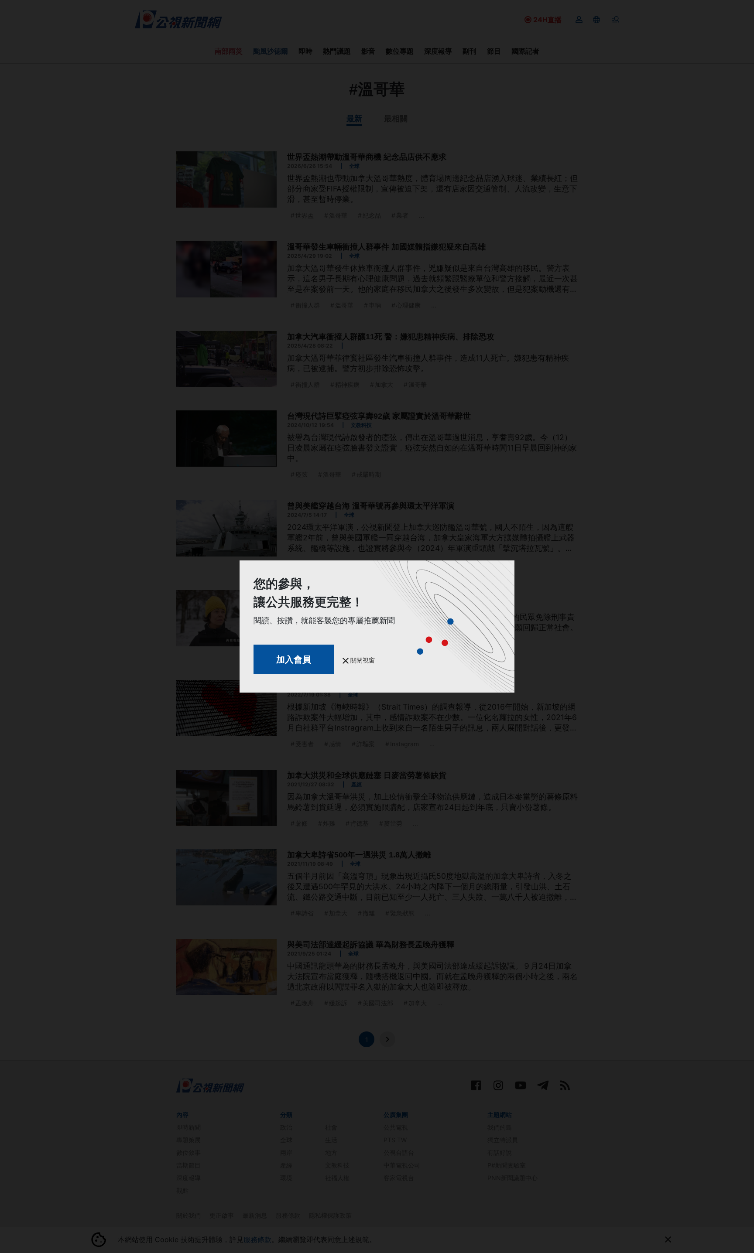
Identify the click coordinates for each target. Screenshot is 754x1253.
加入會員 (293, 659)
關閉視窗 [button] (362, 660)
